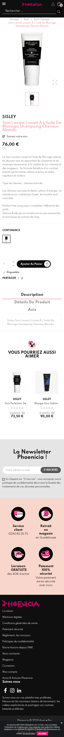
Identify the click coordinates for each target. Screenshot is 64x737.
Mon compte (9, 672)
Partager (18, 278)
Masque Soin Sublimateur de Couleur (46, 403)
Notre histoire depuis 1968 (17, 647)
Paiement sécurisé (12, 629)
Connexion (8, 666)
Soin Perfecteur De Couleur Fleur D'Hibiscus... (17, 403)
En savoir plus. (29, 733)
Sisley (17, 399)
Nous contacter (11, 654)
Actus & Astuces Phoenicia (17, 678)
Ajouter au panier (31, 264)
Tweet (22, 278)
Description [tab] (32, 295)
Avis (32, 310)
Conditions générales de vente (20, 623)
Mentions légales (12, 617)
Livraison (7, 611)
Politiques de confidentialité (18, 641)
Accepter (42, 733)
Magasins (8, 660)
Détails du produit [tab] (32, 302)
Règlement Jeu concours (16, 635)
